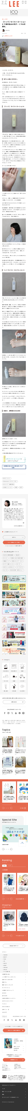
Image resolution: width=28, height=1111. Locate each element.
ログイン (14, 537)
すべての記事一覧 (6, 971)
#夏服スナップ (6, 561)
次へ (11, 808)
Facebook (5, 713)
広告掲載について (17, 1064)
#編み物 (17, 555)
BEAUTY (5, 957)
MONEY (5, 965)
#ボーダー (18, 564)
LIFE (4, 961)
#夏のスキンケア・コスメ (17, 561)
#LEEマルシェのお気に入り (8, 567)
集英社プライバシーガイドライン (20, 1068)
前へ (3, 808)
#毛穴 (21, 487)
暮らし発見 (4, 19)
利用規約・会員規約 (17, 1067)
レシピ (9, 865)
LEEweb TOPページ (14, 945)
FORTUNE (5, 967)
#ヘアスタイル (20, 567)
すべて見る (22, 808)
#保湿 (16, 487)
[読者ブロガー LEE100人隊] (14, 12)
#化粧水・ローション (7, 487)
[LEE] (14, 4)
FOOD (4, 959)
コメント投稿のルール (6, 1068)
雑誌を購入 (16, 1050)
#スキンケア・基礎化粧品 (8, 484)
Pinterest (20, 713)
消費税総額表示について (6, 1070)
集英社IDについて (5, 1067)
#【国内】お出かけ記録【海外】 (16, 558)
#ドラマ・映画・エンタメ (8, 564)
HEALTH (5, 963)
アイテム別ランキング (20, 935)
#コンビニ (5, 558)
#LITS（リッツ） (6, 478)
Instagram (23, 522)
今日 (4, 865)
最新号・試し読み (17, 1046)
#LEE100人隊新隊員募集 (8, 555)
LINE (23, 713)
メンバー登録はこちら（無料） (14, 542)
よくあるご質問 (4, 1065)
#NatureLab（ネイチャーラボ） (10, 481)
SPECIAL (5, 969)
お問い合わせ (14, 702)
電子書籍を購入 (16, 1048)
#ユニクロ (5, 570)
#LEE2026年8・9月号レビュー (16, 570)
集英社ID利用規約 (17, 1065)
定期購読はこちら (14, 1059)
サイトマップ (4, 1064)
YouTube (16, 713)
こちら (22, 1079)
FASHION (5, 955)
